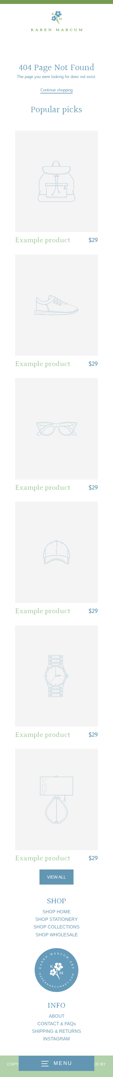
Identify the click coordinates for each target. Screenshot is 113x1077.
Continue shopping (56, 90)
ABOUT (56, 1016)
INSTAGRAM (56, 1038)
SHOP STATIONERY (56, 919)
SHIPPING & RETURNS (56, 1031)
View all (56, 877)
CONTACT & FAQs (56, 1023)
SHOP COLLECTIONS (56, 926)
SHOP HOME (56, 911)
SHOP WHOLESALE (57, 934)
